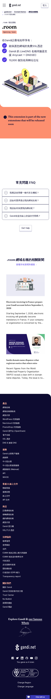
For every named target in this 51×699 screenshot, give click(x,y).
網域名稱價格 (33, 12)
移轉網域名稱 (8, 514)
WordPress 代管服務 (11, 419)
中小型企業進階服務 (11, 465)
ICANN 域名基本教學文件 (13, 557)
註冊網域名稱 (8, 510)
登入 (45, 5)
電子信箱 (6, 435)
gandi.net (8, 12)
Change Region (24, 682)
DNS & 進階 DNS (10, 443)
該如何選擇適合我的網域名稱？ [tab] (24, 200)
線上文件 (6, 496)
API (4, 473)
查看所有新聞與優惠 (25, 264)
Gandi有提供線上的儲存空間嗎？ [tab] (25, 216)
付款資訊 (6, 560)
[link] (12, 658)
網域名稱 (6, 407)
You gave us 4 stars (25, 662)
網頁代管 (6, 415)
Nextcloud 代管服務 (11, 423)
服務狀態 (6, 492)
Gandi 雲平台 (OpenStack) (14, 431)
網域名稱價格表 (9, 411)
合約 (4, 549)
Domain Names (20, 12)
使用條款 (6, 545)
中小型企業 (7, 461)
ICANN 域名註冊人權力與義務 (15, 553)
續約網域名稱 (8, 518)
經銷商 (5, 457)
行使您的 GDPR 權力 (11, 572)
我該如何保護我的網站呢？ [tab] (22, 208)
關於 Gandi (7, 587)
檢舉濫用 (6, 541)
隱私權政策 (7, 568)
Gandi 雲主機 (8, 526)
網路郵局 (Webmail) (11, 469)
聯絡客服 (6, 488)
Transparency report (12, 576)
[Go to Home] (15, 5)
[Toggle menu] (4, 5)
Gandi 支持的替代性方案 (13, 591)
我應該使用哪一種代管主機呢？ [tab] (24, 192)
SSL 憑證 (6, 439)
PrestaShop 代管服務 (12, 427)
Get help (25, 228)
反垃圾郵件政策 (9, 564)
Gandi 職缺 (7, 607)
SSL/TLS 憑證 (8, 530)
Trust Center (8, 595)
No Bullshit (7, 599)
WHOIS (6, 477)
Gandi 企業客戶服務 (11, 453)
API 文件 (6, 500)
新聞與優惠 (7, 603)
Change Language (25, 686)
